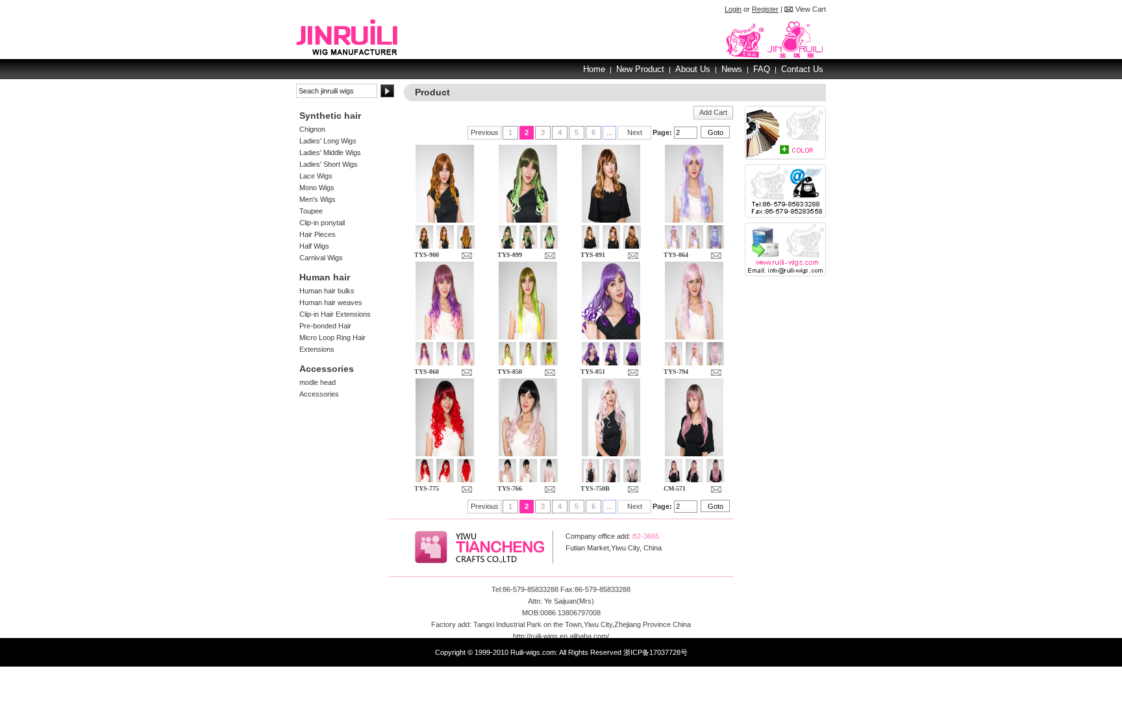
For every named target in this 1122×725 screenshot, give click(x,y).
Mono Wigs (316, 187)
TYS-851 (592, 371)
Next (634, 132)
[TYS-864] (694, 220)
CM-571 (675, 488)
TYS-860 (426, 371)
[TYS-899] (528, 220)
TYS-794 (676, 371)
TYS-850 (509, 371)
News (731, 69)
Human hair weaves (330, 302)
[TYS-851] (611, 337)
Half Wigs (314, 246)
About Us (692, 69)
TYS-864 (676, 254)
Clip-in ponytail (322, 223)
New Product (640, 69)
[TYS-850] (528, 337)
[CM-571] (694, 454)
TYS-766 (509, 488)
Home (594, 69)
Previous (485, 132)
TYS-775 (426, 488)
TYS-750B (595, 488)
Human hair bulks (327, 291)
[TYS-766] (528, 454)
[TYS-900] (445, 220)
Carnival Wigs (321, 258)
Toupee (311, 211)
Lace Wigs (315, 176)
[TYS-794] (694, 337)
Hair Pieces (317, 234)
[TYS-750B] (611, 454)
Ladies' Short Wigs (328, 164)
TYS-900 (426, 254)
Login (733, 9)
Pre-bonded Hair (325, 326)
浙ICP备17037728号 (655, 652)
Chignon (312, 129)
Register (765, 9)
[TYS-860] (445, 337)
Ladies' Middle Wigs (330, 152)
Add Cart (713, 112)
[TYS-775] (445, 454)
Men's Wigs (317, 199)
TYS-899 (509, 254)
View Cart (810, 9)
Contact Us (802, 69)
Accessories (319, 394)
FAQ (761, 69)
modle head (317, 382)
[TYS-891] (611, 220)
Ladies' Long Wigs (327, 141)
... (609, 132)
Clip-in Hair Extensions (335, 314)
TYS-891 (592, 254)
